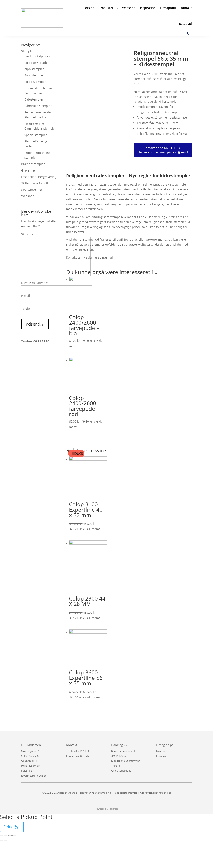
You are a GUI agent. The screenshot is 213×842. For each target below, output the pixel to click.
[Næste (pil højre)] (5, 840)
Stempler (27, 51)
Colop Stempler (35, 82)
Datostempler (33, 99)
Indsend (32, 324)
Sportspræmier (31, 189)
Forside (89, 8)
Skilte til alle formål (34, 183)
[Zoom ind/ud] (14, 835)
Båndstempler (34, 75)
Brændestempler (33, 164)
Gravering (28, 170)
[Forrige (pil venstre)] (1, 840)
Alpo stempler (34, 69)
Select (9, 827)
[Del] (5, 835)
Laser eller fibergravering (38, 177)
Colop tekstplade (36, 63)
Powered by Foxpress (106, 808)
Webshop (128, 8)
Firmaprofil (168, 8)
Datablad (185, 24)
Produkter (106, 8)
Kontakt (186, 8)
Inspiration (148, 8)
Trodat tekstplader (37, 56)
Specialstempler (35, 135)
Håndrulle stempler (38, 106)
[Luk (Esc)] (1, 835)
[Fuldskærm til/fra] (10, 835)
